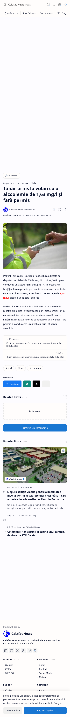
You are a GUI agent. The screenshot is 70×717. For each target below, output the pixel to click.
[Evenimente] (46, 13)
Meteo (42, 677)
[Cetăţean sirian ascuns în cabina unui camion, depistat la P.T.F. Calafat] (35, 342)
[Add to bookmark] (63, 450)
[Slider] (20, 368)
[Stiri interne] (35, 368)
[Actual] (8, 368)
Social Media (45, 673)
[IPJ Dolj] (32, 515)
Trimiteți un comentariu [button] (35, 427)
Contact (43, 669)
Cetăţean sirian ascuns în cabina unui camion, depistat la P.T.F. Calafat (36, 533)
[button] (4, 4)
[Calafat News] (22, 209)
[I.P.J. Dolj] (61, 13)
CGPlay (9, 669)
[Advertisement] (35, 55)
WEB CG (9, 673)
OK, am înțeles (45, 710)
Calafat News (16, 4)
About (42, 665)
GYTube (9, 665)
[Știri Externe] (29, 13)
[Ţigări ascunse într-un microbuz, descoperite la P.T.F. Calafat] (35, 354)
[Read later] (54, 209)
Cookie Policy (13, 710)
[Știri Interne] (12, 13)
